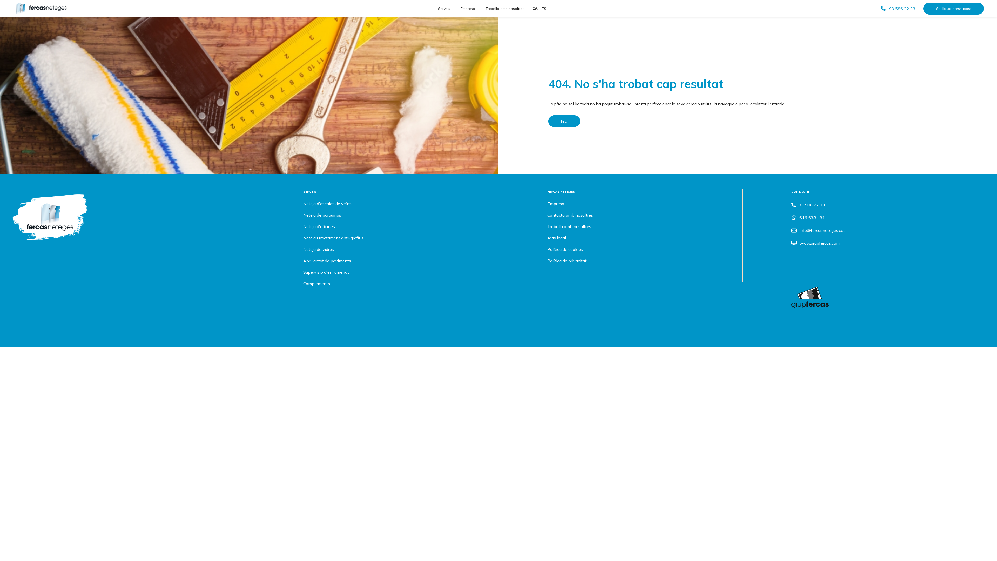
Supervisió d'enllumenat (326, 272)
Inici (564, 121)
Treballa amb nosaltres (505, 8)
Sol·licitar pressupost (953, 8)
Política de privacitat (567, 260)
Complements (316, 283)
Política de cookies (565, 249)
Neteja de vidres (318, 249)
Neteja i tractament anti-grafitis (333, 238)
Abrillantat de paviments (327, 260)
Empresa (468, 8)
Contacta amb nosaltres (570, 215)
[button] (897, 8)
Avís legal (556, 238)
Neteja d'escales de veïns (327, 203)
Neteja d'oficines (319, 226)
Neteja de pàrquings (322, 215)
